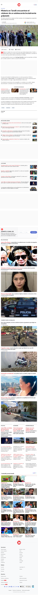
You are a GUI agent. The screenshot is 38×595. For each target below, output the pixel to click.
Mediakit (3, 580)
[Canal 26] (19, 543)
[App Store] (22, 587)
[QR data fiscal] (33, 587)
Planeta (20, 557)
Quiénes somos (3, 576)
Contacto (20, 576)
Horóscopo (21, 555)
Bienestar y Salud (22, 549)
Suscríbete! (34, 232)
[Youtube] (9, 586)
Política (3, 425)
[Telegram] (16, 586)
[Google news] (18, 586)
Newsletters (4, 584)
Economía (15, 425)
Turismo (20, 562)
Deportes (2, 552)
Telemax (20, 569)
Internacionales (30, 425)
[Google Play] (28, 587)
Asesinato (8, 107)
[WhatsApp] (15, 586)
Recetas (2, 560)
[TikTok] (13, 586)
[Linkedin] (11, 586)
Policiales (3, 8)
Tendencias (3, 562)
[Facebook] (4, 586)
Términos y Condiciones (17, 590)
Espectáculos (3, 554)
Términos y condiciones (5, 578)
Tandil (13, 107)
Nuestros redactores (4, 582)
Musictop (2, 571)
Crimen (3, 107)
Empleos (20, 582)
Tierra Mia (2, 569)
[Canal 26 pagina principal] (19, 5)
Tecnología (21, 560)
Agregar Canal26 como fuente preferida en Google (31, 22)
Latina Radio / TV (22, 567)
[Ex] (8, 586)
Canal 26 (4, 22)
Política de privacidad (22, 578)
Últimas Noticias (3, 549)
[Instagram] (6, 586)
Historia (2, 555)
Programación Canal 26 (23, 580)
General (20, 554)
